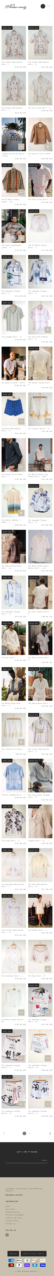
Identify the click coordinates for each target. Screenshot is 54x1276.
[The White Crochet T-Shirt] (14, 363)
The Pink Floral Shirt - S (40, 199)
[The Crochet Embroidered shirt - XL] (14, 911)
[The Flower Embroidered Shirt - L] (14, 43)
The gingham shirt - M (11, 337)
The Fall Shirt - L (10, 657)
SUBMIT (45, 1160)
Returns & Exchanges (14, 1215)
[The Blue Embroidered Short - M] (14, 409)
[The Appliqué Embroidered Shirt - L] (14, 865)
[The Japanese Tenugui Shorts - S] (40, 1092)
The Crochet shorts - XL (39, 429)
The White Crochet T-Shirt (13, 383)
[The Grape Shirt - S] (14, 821)
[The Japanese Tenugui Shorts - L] (14, 1046)
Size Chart (10, 1209)
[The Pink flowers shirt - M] (40, 592)
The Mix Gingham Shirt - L (13, 795)
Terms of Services (14, 1218)
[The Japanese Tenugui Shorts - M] (40, 1046)
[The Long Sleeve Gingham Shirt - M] (40, 775)
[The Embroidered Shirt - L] (40, 684)
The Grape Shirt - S (10, 841)
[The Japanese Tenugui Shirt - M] (40, 272)
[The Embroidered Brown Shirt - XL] (14, 546)
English (13, 1254)
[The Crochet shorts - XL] (40, 409)
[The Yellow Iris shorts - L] (14, 730)
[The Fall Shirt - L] (14, 638)
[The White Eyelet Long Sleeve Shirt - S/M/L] (40, 455)
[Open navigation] (48, 6)
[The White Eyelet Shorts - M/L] (14, 1000)
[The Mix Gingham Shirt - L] (14, 775)
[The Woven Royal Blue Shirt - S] (14, 684)
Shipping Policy (13, 1212)
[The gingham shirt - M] (14, 318)
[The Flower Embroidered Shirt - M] (40, 43)
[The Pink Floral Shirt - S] (40, 180)
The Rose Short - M (36, 976)
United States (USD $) (33, 1254)
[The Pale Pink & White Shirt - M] (40, 318)
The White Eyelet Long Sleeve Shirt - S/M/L (38, 475)
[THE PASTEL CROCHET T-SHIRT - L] (14, 501)
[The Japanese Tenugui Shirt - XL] (14, 592)
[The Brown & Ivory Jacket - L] (40, 134)
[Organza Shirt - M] (40, 821)
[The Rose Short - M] (40, 956)
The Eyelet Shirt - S (37, 930)
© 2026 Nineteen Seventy (26, 1271)
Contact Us (10, 1224)
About (8, 1206)
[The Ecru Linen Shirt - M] (40, 88)
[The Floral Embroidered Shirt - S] (40, 730)
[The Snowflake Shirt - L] (14, 956)
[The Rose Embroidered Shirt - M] (40, 865)
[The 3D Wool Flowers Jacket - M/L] (14, 180)
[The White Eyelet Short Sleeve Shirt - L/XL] (40, 546)
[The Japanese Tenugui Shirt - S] (14, 272)
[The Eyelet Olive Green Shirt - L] (14, 455)
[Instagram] (7, 1234)
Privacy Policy (12, 1221)
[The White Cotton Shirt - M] (40, 638)
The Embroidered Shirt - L (40, 703)
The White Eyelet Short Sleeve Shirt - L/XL (38, 567)
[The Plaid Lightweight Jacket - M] (14, 226)
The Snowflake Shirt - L (12, 976)
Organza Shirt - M (36, 841)
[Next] (50, 1133)
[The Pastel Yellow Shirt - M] (40, 363)
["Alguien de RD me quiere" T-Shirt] (14, 134)
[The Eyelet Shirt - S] (40, 911)
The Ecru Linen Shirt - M (39, 108)
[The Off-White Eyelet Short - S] (40, 226)
